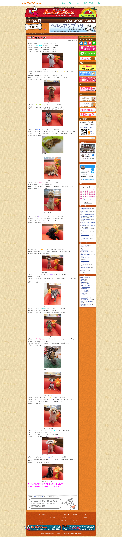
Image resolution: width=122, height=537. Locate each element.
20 (89, 194)
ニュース (83, 280)
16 (81, 194)
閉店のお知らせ (84, 211)
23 (81, 196)
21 (92, 194)
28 (92, 196)
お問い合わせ (88, 15)
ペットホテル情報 (86, 285)
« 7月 (84, 199)
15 (94, 193)
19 (87, 194)
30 (81, 198)
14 (92, 193)
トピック (83, 279)
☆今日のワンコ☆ (37, 37)
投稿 (91, 131)
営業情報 (83, 282)
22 (94, 194)
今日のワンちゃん (38, 496)
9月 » (91, 199)
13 (89, 193)
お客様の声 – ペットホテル (88, 294)
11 (85, 193)
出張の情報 (84, 288)
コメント (92, 133)
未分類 (82, 305)
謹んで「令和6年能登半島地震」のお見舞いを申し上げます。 (87, 216)
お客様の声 (83, 293)
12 (87, 193)
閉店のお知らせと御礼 (86, 208)
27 (89, 196)
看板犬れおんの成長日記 (86, 301)
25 (85, 196)
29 (94, 196)
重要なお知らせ (84, 277)
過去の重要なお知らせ (86, 304)
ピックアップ (84, 298)
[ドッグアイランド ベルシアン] (31, 3)
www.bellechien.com (86, 127)
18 (85, 194)
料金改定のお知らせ (85, 219)
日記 (82, 302)
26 (87, 196)
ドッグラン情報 (85, 290)
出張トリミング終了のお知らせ (88, 222)
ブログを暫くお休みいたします (88, 225)
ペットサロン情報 (86, 287)
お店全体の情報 (85, 283)
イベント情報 (84, 291)
